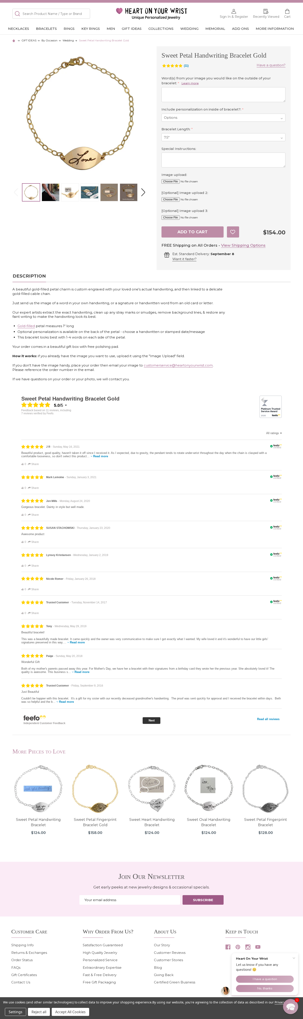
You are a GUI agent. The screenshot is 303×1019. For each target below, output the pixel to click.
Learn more (190, 83)
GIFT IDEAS (132, 28)
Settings (15, 1011)
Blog (158, 967)
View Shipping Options (243, 245)
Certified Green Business (174, 982)
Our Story (162, 945)
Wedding (189, 28)
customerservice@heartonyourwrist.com (178, 365)
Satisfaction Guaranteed (103, 945)
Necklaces (18, 28)
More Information (275, 28)
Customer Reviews (169, 953)
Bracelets (46, 28)
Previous (15, 192)
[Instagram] (248, 947)
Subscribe (203, 900)
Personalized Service (100, 960)
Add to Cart (192, 232)
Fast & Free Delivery (99, 975)
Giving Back (163, 975)
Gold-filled (26, 326)
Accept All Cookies (70, 1011)
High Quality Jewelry (100, 953)
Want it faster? (184, 259)
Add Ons (240, 28)
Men (111, 28)
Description (29, 276)
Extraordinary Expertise (102, 967)
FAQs (15, 967)
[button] (290, 1006)
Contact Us (20, 982)
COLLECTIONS (160, 28)
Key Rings (90, 28)
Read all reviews (268, 719)
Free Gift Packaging (99, 982)
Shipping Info (22, 945)
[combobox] (51, 14)
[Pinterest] (238, 947)
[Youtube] (258, 947)
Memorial (215, 28)
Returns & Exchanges (29, 953)
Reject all (38, 1011)
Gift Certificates (24, 975)
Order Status (22, 960)
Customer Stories (168, 960)
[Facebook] (228, 947)
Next (143, 192)
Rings (69, 28)
